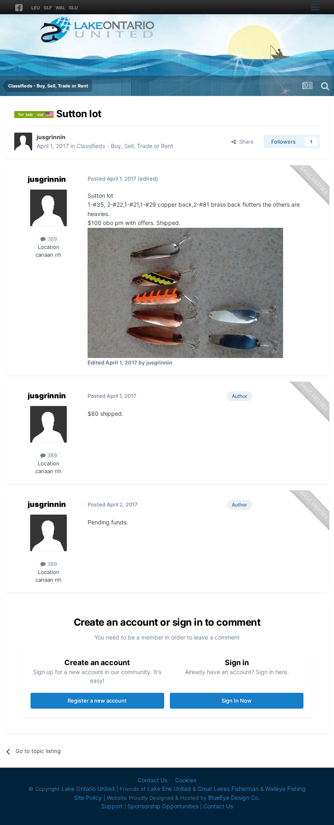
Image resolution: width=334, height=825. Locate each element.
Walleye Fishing (285, 788)
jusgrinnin (51, 136)
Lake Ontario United (88, 788)
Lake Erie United (169, 788)
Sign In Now (237, 700)
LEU (35, 8)
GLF (48, 8)
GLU (73, 8)
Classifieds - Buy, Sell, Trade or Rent (125, 145)
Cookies (185, 780)
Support (112, 806)
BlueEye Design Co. (234, 797)
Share (245, 141)
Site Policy (88, 797)
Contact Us (152, 780)
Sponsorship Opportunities (162, 806)
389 (51, 239)
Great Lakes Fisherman (228, 788)
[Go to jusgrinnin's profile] (23, 142)
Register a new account (97, 700)
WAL (60, 8)
